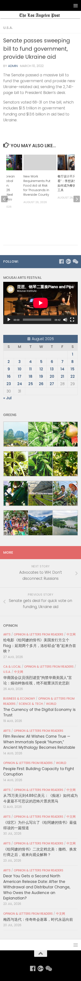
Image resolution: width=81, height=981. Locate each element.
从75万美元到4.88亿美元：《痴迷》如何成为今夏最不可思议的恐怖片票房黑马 (40, 798)
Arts (7, 634)
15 (72, 369)
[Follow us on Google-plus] (68, 261)
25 (30, 383)
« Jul (7, 398)
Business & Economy (19, 699)
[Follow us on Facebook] (61, 261)
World (51, 704)
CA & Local (12, 667)
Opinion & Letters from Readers (38, 634)
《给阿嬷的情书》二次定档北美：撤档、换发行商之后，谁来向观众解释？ (40, 852)
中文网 (71, 634)
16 (9, 376)
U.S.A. (8, 27)
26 (41, 383)
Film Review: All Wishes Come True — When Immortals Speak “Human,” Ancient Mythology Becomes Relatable (39, 742)
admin (13, 66)
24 (19, 383)
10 (19, 369)
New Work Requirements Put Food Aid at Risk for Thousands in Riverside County (36, 185)
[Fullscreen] (72, 320)
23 (8, 383)
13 (52, 369)
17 (19, 376)
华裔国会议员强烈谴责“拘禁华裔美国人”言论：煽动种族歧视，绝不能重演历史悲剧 (37, 680)
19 (41, 376)
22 (72, 376)
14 (62, 369)
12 (41, 369)
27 (52, 383)
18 (30, 376)
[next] (76, 199)
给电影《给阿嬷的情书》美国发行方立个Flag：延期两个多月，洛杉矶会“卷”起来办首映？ (39, 645)
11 (30, 369)
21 (62, 376)
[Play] (9, 320)
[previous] (4, 199)
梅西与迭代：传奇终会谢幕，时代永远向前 (38, 919)
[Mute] (65, 320)
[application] (40, 303)
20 (52, 376)
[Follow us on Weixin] (75, 261)
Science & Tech (31, 704)
